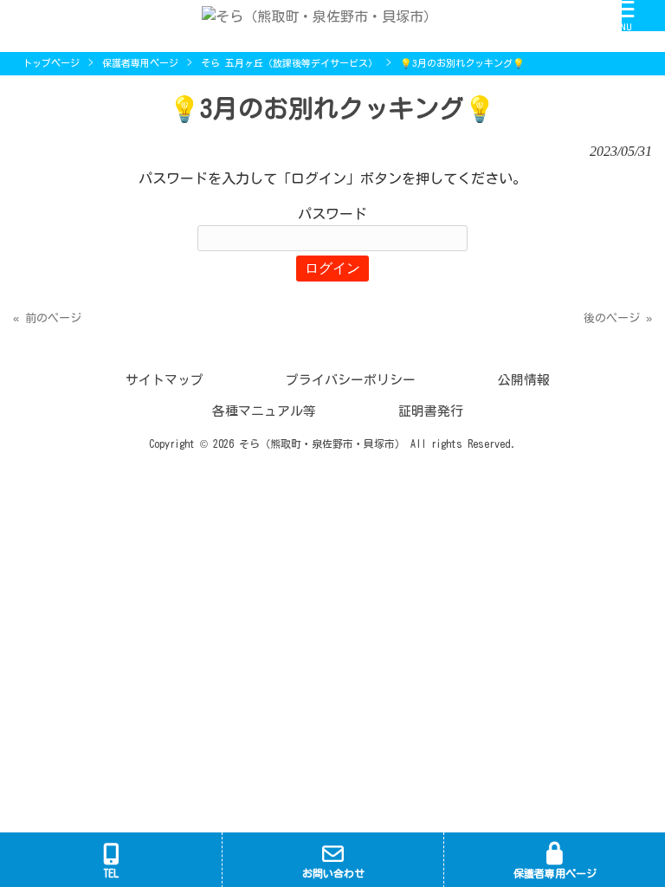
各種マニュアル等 (264, 411)
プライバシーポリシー (351, 379)
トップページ (51, 63)
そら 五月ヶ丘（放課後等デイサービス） (289, 63)
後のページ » (618, 318)
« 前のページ (47, 318)
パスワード (332, 214)
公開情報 (524, 379)
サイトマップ (164, 379)
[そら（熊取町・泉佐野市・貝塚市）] (310, 15)
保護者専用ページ (140, 63)
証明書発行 (430, 411)
